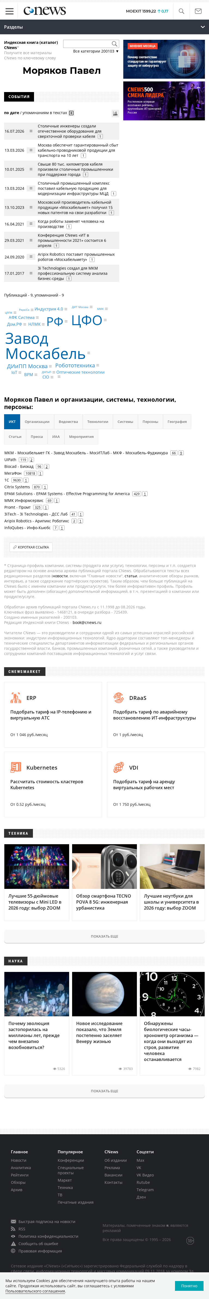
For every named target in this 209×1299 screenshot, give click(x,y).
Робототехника (75, 365)
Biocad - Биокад (18, 466)
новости (60, 575)
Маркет (65, 1180)
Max (140, 1160)
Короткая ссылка (33, 547)
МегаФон (12, 473)
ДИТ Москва (80, 307)
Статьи (15, 436)
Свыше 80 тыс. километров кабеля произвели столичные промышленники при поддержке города (75, 169)
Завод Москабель (45, 345)
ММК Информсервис (24, 500)
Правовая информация (40, 1251)
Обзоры (18, 1182)
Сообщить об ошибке (38, 1243)
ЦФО (87, 320)
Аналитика (21, 1167)
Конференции (71, 1160)
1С (6, 480)
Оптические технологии (80, 372)
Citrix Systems (17, 486)
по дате (11, 112)
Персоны (150, 421)
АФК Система (22, 317)
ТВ (60, 1194)
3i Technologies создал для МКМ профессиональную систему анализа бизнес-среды (72, 273)
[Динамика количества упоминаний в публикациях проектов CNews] (115, 113)
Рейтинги (20, 1175)
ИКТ (12, 421)
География (177, 421)
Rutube (143, 1182)
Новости (18, 1160)
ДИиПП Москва (27, 366)
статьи (131, 575)
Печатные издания (76, 1202)
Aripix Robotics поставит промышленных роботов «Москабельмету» (76, 257)
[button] (181, 11)
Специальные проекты (71, 1170)
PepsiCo (24, 310)
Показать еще (104, 936)
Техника (65, 1187)
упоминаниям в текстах (45, 112)
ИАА (56, 436)
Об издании (115, 1160)
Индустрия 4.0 (49, 309)
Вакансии (113, 1175)
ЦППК (8, 313)
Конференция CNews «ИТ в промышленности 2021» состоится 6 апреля (72, 240)
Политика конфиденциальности (48, 1236)
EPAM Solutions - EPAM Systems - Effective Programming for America (67, 493)
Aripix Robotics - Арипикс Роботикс (36, 520)
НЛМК (34, 324)
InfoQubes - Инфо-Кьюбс (27, 527)
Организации (37, 421)
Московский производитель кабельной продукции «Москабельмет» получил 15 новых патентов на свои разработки (75, 207)
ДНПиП (46, 372)
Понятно (189, 1285)
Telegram (145, 1189)
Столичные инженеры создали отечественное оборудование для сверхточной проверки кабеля (70, 131)
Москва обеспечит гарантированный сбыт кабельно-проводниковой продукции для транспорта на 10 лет (78, 150)
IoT (14, 372)
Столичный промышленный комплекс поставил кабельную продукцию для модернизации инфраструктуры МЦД (74, 188)
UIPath (10, 459)
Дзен (141, 1197)
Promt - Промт (17, 507)
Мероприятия (81, 436)
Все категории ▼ (96, 51)
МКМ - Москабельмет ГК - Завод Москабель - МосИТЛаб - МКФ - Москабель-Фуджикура (86, 452)
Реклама (112, 1167)
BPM (28, 374)
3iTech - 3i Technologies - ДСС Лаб (35, 514)
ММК (100, 309)
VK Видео (145, 1175)
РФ (54, 321)
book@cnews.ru (87, 622)
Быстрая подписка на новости (47, 1221)
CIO (45, 377)
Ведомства (68, 421)
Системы (125, 421)
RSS (22, 1228)
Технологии (97, 421)
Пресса (37, 436)
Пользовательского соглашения (35, 1291)
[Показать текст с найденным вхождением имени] (71, 113)
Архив (16, 1189)
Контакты (113, 1182)
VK (139, 1167)
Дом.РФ (14, 324)
